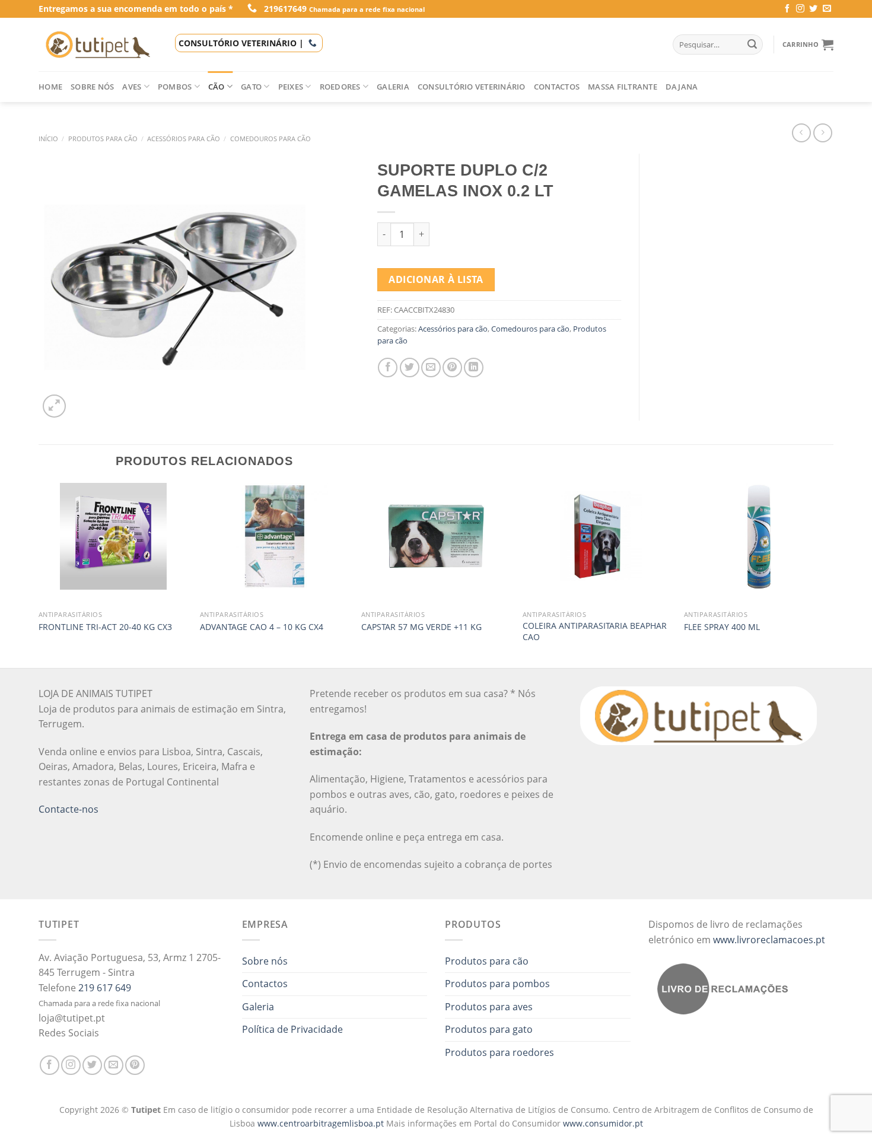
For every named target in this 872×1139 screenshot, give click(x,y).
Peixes (291, 86)
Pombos (175, 86)
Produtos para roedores (499, 1052)
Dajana (682, 86)
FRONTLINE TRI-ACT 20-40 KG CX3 (105, 627)
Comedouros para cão (270, 138)
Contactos (557, 86)
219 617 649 (104, 987)
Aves (131, 86)
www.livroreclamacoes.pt (769, 939)
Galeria (393, 86)
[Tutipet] (98, 44)
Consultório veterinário (472, 86)
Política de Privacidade (292, 1029)
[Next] (833, 574)
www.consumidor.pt (603, 1123)
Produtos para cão (103, 138)
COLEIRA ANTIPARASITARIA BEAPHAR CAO (595, 631)
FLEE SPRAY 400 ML (722, 627)
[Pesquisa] (752, 44)
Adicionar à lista (436, 279)
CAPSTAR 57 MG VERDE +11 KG (421, 627)
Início (48, 138)
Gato (251, 86)
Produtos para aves (489, 1006)
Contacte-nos (68, 809)
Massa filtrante (622, 86)
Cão (216, 86)
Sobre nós (92, 86)
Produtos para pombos (497, 983)
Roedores (340, 86)
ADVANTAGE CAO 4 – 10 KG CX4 (261, 627)
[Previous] (39, 574)
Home (50, 86)
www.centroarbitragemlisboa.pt (321, 1123)
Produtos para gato (489, 1029)
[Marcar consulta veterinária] (312, 43)
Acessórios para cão (183, 138)
